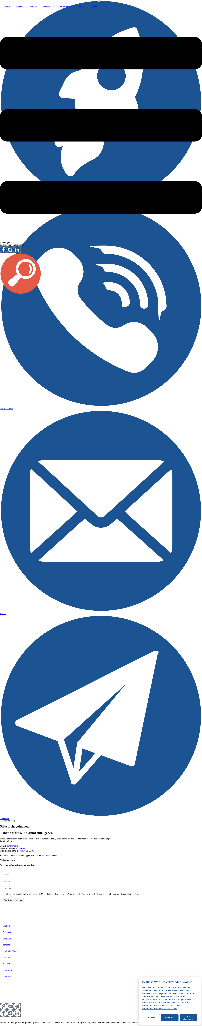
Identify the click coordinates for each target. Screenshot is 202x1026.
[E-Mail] (101, 611)
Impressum (7, 970)
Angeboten (20, 848)
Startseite (14, 846)
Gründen (6, 6)
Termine (33, 6)
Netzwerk (47, 6)
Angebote (20, 6)
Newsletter (4, 818)
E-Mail (3, 613)
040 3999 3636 (6, 408)
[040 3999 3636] (101, 406)
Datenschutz (8, 976)
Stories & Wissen (64, 6)
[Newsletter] (101, 816)
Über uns (81, 6)
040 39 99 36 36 (27, 851)
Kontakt (93, 6)
